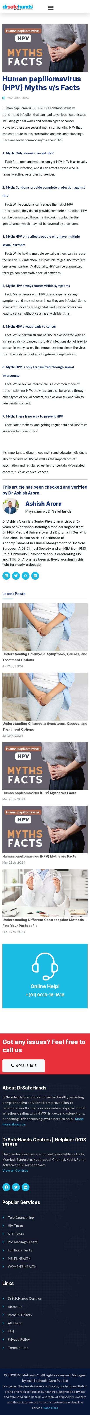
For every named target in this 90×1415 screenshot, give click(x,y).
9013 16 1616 (26, 1066)
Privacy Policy (19, 1339)
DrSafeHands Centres (25, 1298)
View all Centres (15, 1170)
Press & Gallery (20, 1315)
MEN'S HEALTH (19, 1258)
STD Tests (16, 1234)
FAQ (11, 1331)
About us (15, 1307)
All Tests (15, 1323)
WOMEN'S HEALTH (22, 1267)
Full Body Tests (20, 1250)
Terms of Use (18, 1348)
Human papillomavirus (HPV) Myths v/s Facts (39, 793)
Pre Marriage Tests (23, 1242)
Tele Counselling (21, 1218)
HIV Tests (15, 1226)
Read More (50, 1408)
